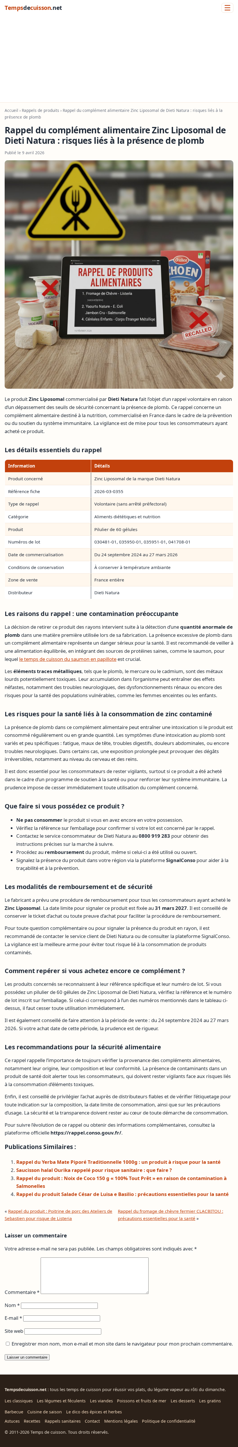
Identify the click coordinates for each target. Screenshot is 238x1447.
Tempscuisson (33, 8)
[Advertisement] (119, 58)
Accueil (11, 110)
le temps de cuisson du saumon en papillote (67, 659)
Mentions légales (121, 1421)
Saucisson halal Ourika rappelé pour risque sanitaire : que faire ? (94, 1170)
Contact (92, 1421)
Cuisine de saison (44, 1412)
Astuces (12, 1421)
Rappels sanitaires (63, 1421)
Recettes (32, 1421)
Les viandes (101, 1401)
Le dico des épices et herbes (94, 1412)
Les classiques (19, 1401)
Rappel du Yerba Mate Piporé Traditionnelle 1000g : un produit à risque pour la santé (118, 1162)
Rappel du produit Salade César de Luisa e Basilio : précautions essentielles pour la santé (122, 1194)
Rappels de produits (40, 110)
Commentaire (22, 1292)
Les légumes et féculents (61, 1401)
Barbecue (14, 1412)
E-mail (13, 1318)
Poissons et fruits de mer (141, 1401)
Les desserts (183, 1401)
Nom (12, 1305)
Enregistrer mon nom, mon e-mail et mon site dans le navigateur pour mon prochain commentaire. (122, 1343)
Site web (14, 1331)
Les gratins (210, 1401)
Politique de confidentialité (168, 1421)
